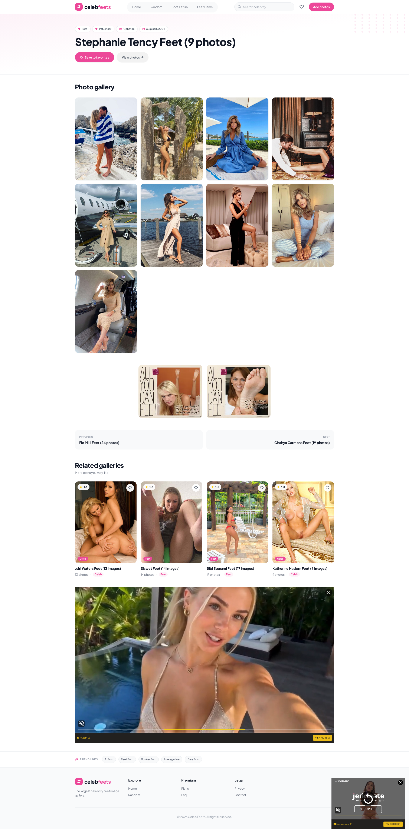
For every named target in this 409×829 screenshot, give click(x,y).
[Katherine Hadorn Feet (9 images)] (303, 522)
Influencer (105, 28)
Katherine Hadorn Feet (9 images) (299, 568)
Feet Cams (205, 7)
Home (136, 7)
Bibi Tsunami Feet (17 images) (230, 568)
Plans (185, 788)
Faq (184, 795)
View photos (131, 57)
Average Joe (172, 759)
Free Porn (193, 759)
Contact (240, 795)
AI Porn (109, 759)
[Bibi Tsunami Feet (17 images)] (237, 522)
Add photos (321, 7)
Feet (84, 28)
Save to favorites (97, 57)
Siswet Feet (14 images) (160, 568)
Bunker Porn (148, 759)
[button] (106, 138)
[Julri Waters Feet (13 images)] (106, 522)
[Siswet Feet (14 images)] (171, 522)
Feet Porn (127, 759)
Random (156, 7)
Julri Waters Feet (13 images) (98, 568)
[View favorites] (301, 6)
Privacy (240, 788)
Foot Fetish (180, 7)
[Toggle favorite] (130, 488)
